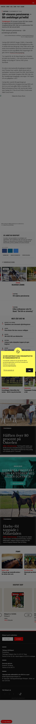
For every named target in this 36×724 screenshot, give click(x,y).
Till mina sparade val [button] (8, 370)
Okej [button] (29, 370)
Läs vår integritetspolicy (9, 365)
